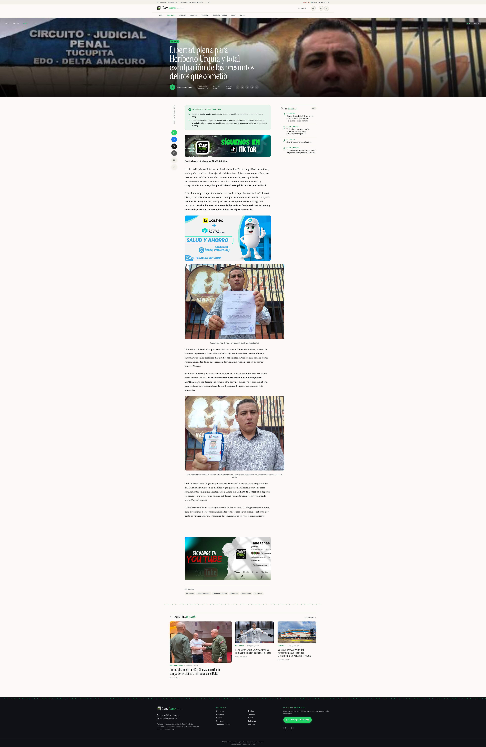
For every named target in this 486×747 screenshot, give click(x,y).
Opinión (242, 15)
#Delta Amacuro (203, 594)
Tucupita (251, 714)
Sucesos (182, 15)
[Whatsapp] (321, 8)
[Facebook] (326, 8)
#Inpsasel (234, 594)
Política (251, 711)
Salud (250, 718)
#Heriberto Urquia (220, 594)
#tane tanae (246, 594)
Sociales (219, 721)
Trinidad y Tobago (219, 15)
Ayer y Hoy (171, 15)
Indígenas (252, 721)
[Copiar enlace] (174, 167)
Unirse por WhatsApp (299, 720)
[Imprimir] (257, 87)
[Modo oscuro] (313, 8)
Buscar (303, 8)
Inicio (161, 15)
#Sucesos (190, 594)
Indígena (205, 15)
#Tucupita (258, 594)
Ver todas (309, 617)
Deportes (194, 15)
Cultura (219, 718)
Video (233, 15)
